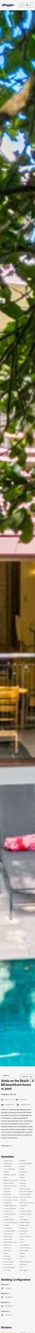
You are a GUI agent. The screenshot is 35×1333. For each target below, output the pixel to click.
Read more (5, 1146)
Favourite (25, 1077)
